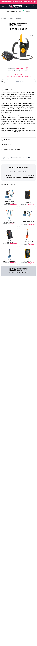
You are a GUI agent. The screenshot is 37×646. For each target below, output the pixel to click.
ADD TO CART (20, 81)
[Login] (31, 6)
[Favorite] (31, 36)
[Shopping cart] (34, 6)
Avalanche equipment (15, 18)
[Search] (27, 6)
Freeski (3, 18)
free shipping (25, 71)
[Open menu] (2, 6)
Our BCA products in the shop (18, 273)
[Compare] (31, 40)
